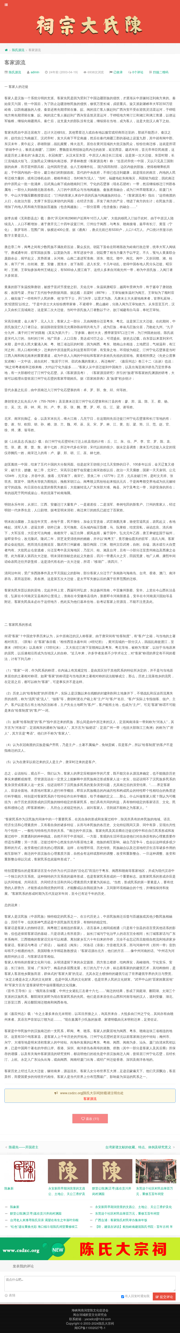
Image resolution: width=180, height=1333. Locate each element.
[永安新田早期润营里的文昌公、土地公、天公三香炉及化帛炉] (68, 1171)
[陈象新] (24, 1171)
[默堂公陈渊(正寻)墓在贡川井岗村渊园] (112, 1171)
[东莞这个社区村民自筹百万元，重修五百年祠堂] (156, 1171)
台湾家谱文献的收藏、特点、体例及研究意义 (138, 1147)
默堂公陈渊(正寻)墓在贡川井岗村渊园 (35, 1213)
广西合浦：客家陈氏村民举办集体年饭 (121, 1220)
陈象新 (14, 1206)
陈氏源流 (18, 50)
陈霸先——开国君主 (23, 1147)
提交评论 (166, 1296)
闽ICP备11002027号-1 (90, 1328)
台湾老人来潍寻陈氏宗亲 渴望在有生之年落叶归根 (44, 1220)
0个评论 (137, 72)
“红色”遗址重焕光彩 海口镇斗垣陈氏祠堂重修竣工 (44, 1226)
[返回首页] (6, 50)
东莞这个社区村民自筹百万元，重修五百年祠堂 (127, 1213)
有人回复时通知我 (137, 1295)
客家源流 (14, 62)
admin (35, 72)
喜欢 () (92, 1118)
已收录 (118, 72)
